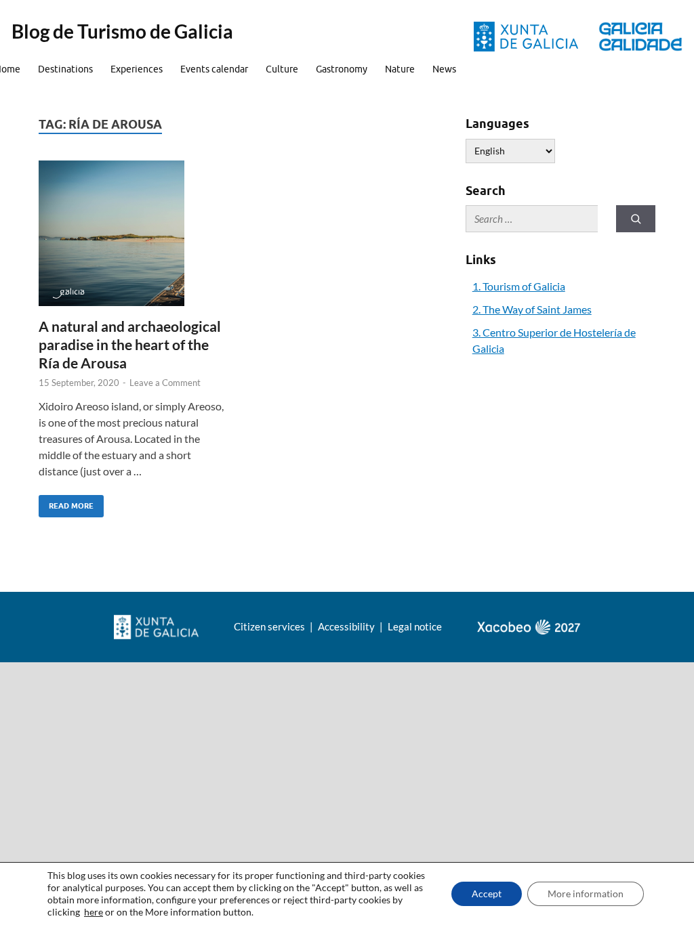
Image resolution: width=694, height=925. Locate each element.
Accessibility (347, 626)
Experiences (136, 69)
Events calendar (214, 69)
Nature (400, 69)
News (444, 69)
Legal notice (415, 626)
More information (586, 893)
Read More (66, 503)
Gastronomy (341, 69)
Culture (282, 69)
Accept (487, 893)
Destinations (65, 69)
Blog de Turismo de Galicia (122, 31)
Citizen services (270, 626)
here (93, 912)
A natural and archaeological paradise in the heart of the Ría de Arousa (130, 345)
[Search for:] (532, 218)
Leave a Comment (165, 382)
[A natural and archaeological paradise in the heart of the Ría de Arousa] (134, 233)
